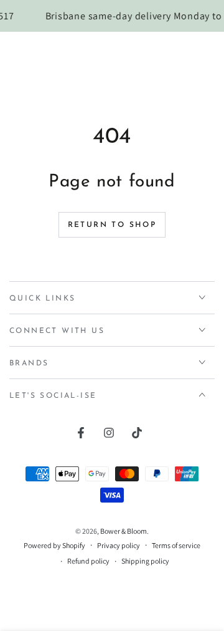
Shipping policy (145, 561)
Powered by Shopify (54, 545)
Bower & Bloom (123, 531)
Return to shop (112, 225)
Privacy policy (118, 545)
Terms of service (176, 545)
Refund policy (88, 561)
